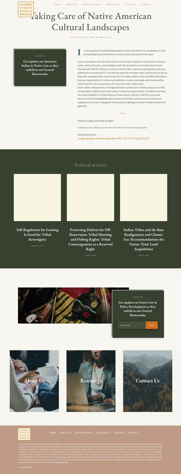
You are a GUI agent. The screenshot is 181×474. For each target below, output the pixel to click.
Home (57, 4)
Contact (146, 4)
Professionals (92, 4)
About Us (72, 4)
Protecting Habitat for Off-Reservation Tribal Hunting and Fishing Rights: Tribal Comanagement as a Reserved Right (90, 239)
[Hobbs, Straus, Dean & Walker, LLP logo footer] (24, 429)
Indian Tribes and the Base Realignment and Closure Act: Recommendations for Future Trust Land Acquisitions (143, 239)
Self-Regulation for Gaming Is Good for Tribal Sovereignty (37, 234)
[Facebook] (157, 433)
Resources (113, 4)
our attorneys (62, 462)
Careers (130, 4)
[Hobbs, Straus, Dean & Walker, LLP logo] (26, 3)
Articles (74, 37)
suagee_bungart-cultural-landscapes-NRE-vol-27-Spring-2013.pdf (113, 138)
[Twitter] (162, 433)
